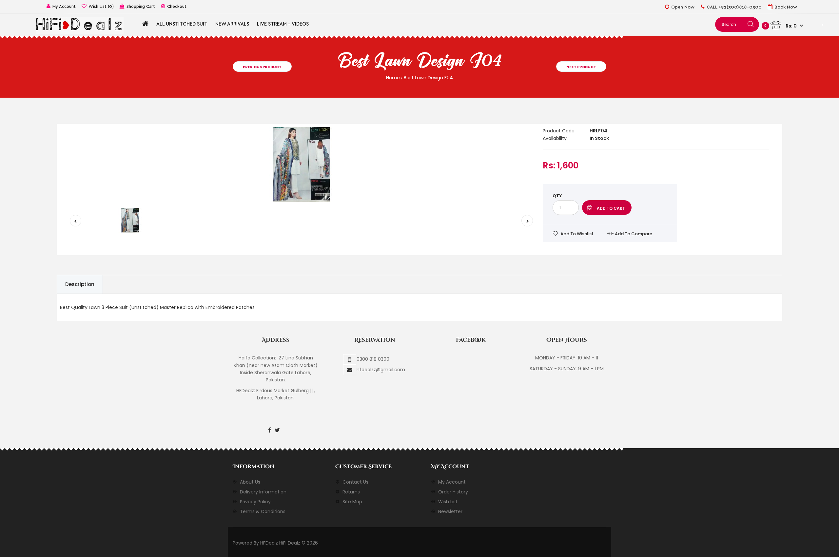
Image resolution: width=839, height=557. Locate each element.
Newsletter (450, 511)
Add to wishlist (577, 234)
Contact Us (355, 482)
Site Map (352, 501)
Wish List (448, 501)
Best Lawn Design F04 (428, 77)
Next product (581, 66)
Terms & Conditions (262, 511)
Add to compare (633, 234)
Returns (351, 492)
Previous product (262, 66)
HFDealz (269, 543)
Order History (453, 492)
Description (79, 284)
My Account (452, 482)
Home (393, 77)
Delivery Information (263, 492)
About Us (250, 482)
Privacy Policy (255, 501)
